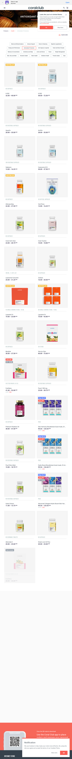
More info (54, 753)
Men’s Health (34, 55)
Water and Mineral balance (17, 44)
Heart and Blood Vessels (58, 48)
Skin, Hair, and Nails (12, 55)
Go (46, 27)
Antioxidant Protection (29, 48)
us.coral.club (45, 23)
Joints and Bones (41, 51)
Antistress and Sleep (28, 51)
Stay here (60, 27)
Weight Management (60, 51)
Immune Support (31, 44)
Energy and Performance (14, 48)
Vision (49, 51)
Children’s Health (45, 55)
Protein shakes (56, 55)
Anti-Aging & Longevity (43, 48)
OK (64, 753)
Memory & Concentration (14, 51)
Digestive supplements (56, 44)
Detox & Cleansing (43, 44)
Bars (64, 55)
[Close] (2, 2)
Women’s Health (24, 55)
